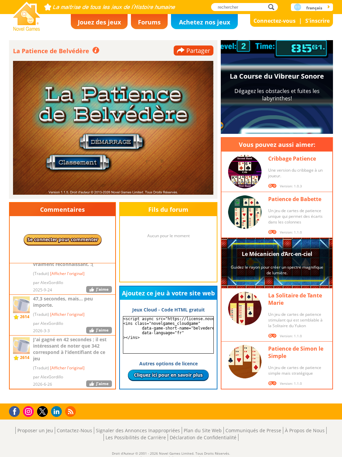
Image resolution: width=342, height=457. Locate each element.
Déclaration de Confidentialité (203, 437)
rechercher (273, 7)
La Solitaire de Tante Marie (295, 299)
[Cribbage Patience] (245, 171)
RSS (71, 411)
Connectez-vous (274, 20)
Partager (198, 51)
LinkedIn (57, 412)
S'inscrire (317, 20)
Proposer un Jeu (35, 430)
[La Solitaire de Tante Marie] (245, 308)
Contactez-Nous (74, 430)
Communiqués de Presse (253, 430)
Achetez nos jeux (204, 22)
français (314, 8)
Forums (149, 22)
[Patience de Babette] (245, 212)
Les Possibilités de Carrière (136, 437)
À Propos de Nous (305, 430)
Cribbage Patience (292, 158)
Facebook (16, 411)
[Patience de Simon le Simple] (245, 361)
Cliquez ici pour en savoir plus (168, 375)
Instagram (29, 411)
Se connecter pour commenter (62, 239)
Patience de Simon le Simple (295, 352)
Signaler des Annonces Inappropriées (138, 430)
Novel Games (26, 14)
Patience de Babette (294, 199)
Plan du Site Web (203, 430)
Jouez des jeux (99, 22)
